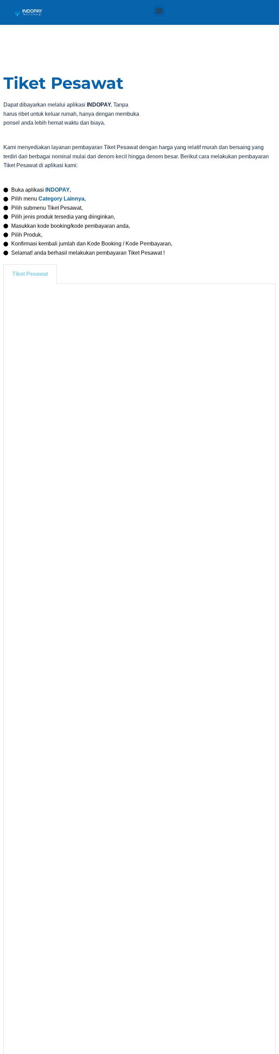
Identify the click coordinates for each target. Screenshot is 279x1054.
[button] (159, 10)
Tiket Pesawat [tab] (30, 274)
